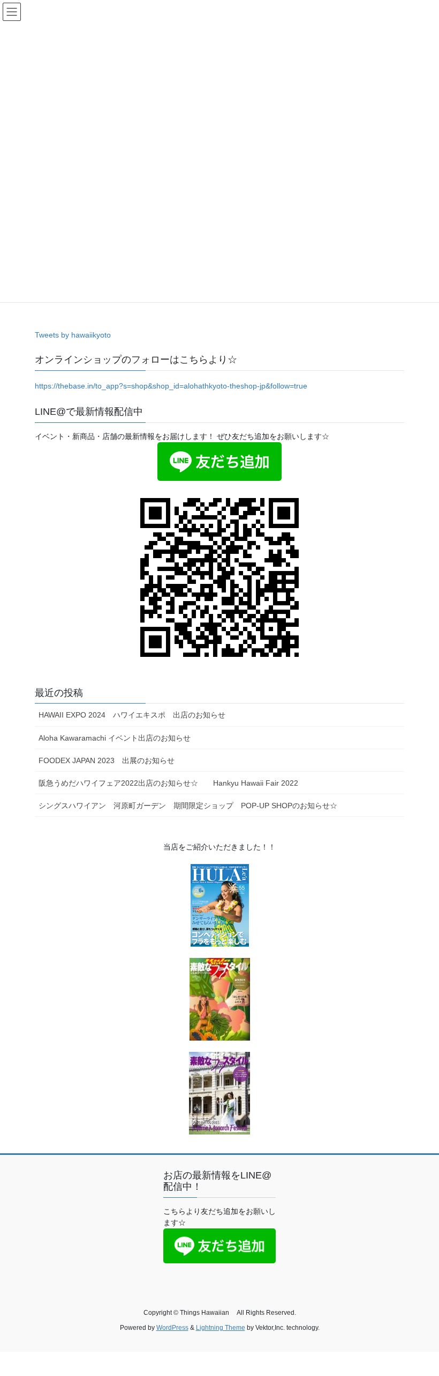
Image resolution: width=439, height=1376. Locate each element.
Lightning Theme (220, 1327)
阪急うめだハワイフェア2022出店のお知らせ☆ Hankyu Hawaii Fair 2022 (168, 783)
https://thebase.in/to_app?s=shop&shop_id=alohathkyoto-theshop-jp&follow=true (171, 386)
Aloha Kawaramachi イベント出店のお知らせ (115, 738)
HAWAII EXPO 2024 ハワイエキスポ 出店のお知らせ (139, 715)
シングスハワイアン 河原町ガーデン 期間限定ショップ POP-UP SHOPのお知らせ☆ (188, 805)
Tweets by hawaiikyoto (73, 335)
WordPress (172, 1327)
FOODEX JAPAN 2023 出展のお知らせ (107, 760)
